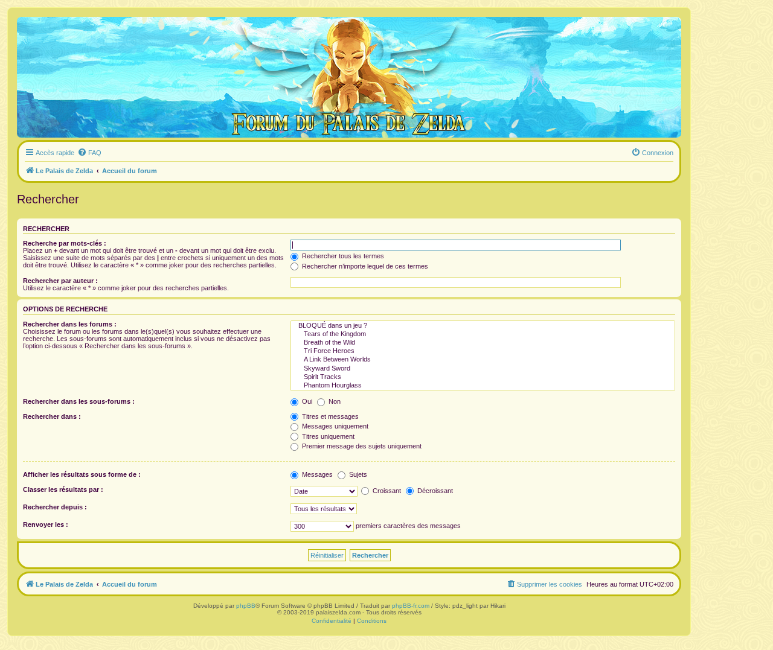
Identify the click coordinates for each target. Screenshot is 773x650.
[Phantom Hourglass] (483, 385)
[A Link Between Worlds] (483, 359)
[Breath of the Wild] (483, 343)
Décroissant (434, 490)
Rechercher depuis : (55, 507)
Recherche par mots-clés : (64, 243)
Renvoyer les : (45, 524)
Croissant (386, 490)
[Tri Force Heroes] (483, 351)
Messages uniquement (334, 426)
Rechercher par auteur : (60, 280)
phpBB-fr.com (410, 605)
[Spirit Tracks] (483, 377)
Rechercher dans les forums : (70, 324)
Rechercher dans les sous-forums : (79, 401)
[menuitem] (89, 152)
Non (334, 401)
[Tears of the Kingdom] (483, 334)
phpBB (245, 605)
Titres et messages (329, 416)
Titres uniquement (327, 436)
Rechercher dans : (52, 416)
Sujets (357, 474)
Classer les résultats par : (63, 489)
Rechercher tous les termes (342, 256)
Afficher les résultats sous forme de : (82, 474)
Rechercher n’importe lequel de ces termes (364, 266)
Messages (316, 474)
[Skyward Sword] (483, 369)
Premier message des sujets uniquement (361, 446)
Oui (306, 401)
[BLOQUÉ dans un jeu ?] (483, 326)
